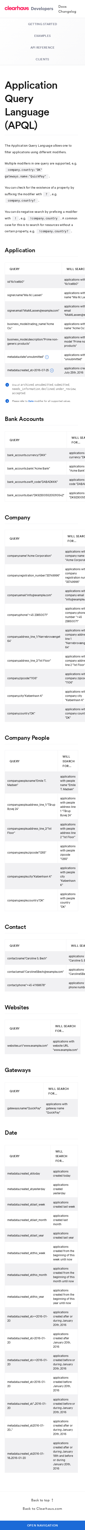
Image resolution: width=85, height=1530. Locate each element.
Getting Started (42, 24)
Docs (62, 6)
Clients (42, 59)
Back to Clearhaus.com (42, 1508)
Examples (42, 36)
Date (31, 401)
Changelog (67, 11)
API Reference (42, 47)
